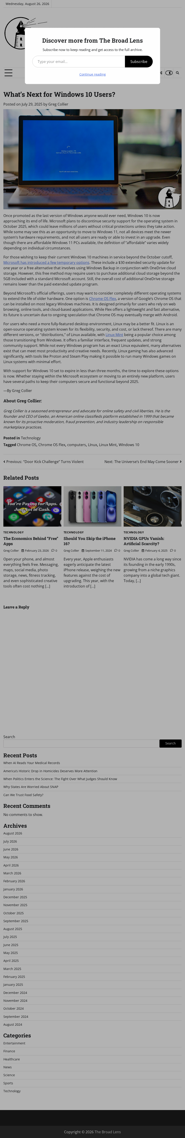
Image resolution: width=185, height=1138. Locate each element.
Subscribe (138, 61)
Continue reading (92, 74)
